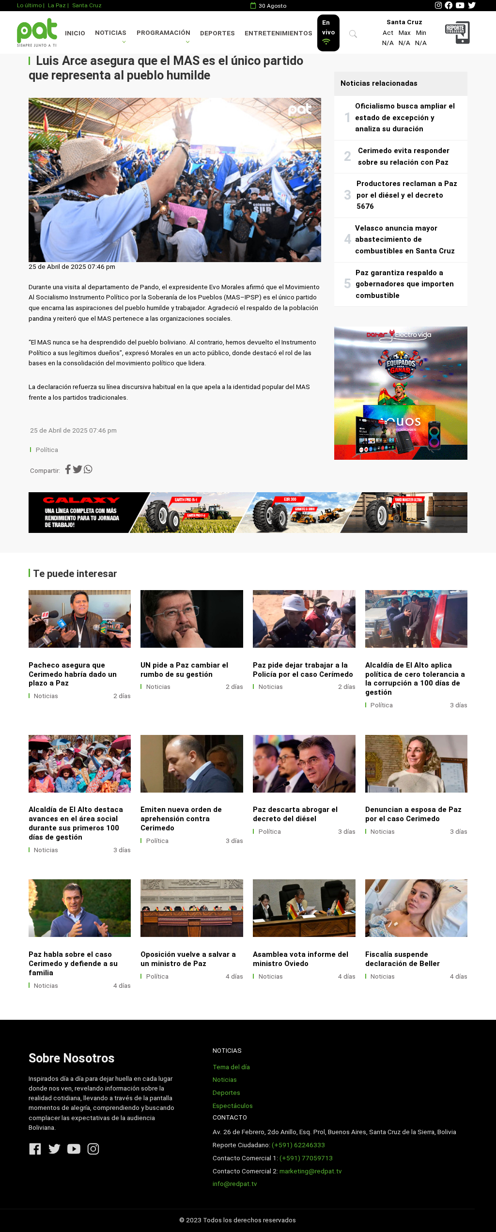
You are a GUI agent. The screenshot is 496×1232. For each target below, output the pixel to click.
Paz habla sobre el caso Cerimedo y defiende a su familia (73, 963)
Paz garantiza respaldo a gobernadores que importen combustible (405, 284)
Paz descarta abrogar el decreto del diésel (295, 814)
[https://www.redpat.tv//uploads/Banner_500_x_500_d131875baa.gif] (400, 393)
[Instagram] (438, 5)
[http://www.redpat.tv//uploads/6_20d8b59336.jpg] (80, 619)
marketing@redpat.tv (310, 1171)
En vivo (328, 27)
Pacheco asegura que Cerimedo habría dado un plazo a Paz (73, 674)
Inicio (75, 33)
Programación (163, 32)
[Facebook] (448, 5)
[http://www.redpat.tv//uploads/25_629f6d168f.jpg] (191, 764)
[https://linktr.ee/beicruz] (248, 512)
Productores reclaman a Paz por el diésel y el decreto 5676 (406, 195)
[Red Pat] (37, 32)
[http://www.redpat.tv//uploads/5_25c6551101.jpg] (191, 619)
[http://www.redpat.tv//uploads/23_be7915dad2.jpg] (416, 764)
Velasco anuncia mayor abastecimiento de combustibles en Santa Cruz (405, 239)
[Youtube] (460, 5)
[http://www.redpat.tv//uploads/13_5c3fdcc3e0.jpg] (416, 908)
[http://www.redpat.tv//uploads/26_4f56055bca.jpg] (80, 764)
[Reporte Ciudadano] (459, 32)
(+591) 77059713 (306, 1158)
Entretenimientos (278, 33)
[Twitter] (472, 5)
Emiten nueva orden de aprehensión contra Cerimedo (181, 818)
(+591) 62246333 (298, 1145)
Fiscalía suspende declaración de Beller (402, 959)
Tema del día (231, 1067)
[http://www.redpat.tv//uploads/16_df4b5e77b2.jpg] (304, 908)
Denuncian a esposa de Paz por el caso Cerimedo (413, 814)
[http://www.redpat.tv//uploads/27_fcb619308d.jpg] (416, 619)
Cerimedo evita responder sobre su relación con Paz (404, 156)
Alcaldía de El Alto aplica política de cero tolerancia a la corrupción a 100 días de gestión (415, 679)
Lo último (29, 5)
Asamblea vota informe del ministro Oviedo (300, 959)
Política (47, 449)
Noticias (110, 32)
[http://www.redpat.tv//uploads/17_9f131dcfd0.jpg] (191, 908)
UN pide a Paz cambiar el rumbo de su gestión (184, 670)
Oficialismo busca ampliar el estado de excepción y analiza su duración (405, 117)
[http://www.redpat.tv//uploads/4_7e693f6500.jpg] (304, 619)
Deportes (217, 33)
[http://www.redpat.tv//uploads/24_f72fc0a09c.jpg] (304, 764)
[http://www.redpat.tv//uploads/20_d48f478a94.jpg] (80, 908)
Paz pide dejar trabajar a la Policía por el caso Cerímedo (303, 670)
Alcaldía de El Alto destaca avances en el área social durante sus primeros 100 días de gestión (76, 823)
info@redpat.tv (235, 1183)
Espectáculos (233, 1105)
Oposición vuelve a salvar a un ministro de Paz (188, 959)
